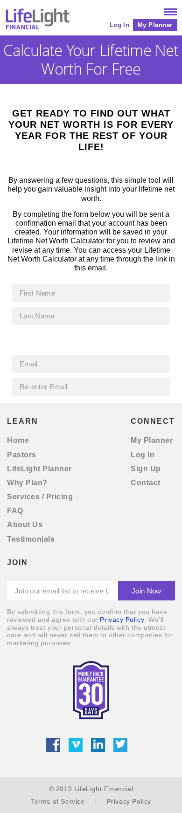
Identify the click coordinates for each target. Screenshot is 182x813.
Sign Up (146, 469)
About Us (24, 525)
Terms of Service (58, 801)
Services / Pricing (40, 497)
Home (18, 440)
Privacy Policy (122, 619)
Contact (146, 483)
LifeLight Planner (39, 469)
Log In (119, 24)
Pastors (21, 455)
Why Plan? (27, 483)
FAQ (15, 511)
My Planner (155, 24)
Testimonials (31, 539)
